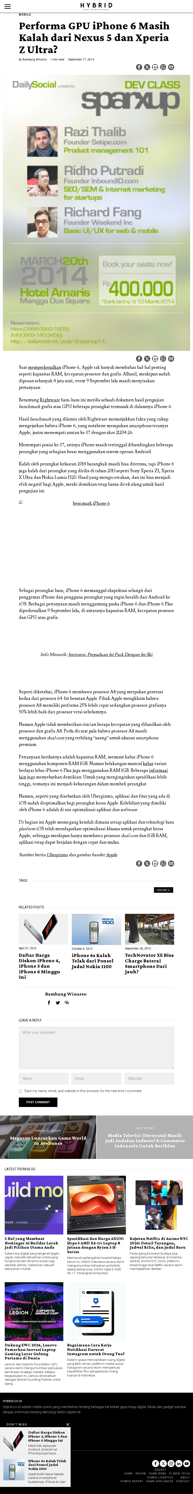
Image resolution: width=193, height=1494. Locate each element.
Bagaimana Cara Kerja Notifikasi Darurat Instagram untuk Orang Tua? (96, 1349)
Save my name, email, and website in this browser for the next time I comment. (83, 1091)
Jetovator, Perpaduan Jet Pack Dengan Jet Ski (110, 654)
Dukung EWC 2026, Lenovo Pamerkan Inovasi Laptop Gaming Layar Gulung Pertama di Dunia (31, 1351)
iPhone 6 (163, 890)
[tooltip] (139, 67)
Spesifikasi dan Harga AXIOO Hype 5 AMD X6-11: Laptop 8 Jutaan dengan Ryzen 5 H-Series (95, 1245)
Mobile (25, 14)
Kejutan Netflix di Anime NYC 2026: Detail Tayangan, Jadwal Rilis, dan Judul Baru (159, 1242)
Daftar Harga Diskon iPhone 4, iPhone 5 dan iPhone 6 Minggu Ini (39, 965)
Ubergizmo (57, 855)
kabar (148, 763)
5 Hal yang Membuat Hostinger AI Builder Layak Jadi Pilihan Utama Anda (31, 1242)
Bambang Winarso (35, 59)
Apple (111, 855)
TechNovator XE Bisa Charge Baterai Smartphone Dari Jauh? (149, 963)
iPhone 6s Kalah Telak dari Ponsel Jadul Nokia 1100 (92, 961)
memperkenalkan (44, 367)
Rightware (50, 400)
